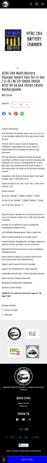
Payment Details (23, 403)
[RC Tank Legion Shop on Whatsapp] (29, 421)
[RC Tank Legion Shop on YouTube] (23, 421)
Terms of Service (12, 451)
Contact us (23, 406)
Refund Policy (36, 451)
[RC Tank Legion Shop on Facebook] (17, 421)
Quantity (5, 103)
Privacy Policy (25, 451)
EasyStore (23, 390)
